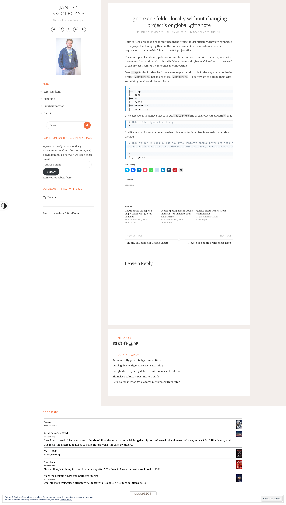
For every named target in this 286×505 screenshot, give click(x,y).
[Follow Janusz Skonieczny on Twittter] (53, 29)
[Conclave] (239, 464)
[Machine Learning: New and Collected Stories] (239, 477)
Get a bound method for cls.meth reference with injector (146, 381)
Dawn (47, 422)
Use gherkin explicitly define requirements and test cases (147, 371)
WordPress (73, 213)
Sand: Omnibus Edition (57, 433)
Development (201, 32)
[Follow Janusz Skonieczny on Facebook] (61, 29)
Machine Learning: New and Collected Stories (71, 475)
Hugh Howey (50, 437)
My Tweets (49, 197)
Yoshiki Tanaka (51, 426)
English (215, 32)
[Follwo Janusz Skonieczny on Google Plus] (68, 29)
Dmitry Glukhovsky (53, 455)
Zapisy (51, 171)
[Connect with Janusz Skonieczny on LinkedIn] (83, 29)
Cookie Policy (66, 500)
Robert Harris (51, 466)
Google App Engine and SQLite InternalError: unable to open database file (177, 213)
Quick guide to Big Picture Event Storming (137, 365)
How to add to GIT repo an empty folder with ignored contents (138, 213)
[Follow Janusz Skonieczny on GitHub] (75, 29)
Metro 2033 (50, 451)
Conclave (49, 462)
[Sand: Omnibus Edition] (239, 434)
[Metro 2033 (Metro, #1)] (239, 453)
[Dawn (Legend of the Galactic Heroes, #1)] (239, 424)
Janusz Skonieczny (68, 11)
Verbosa (59, 213)
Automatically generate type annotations (136, 360)
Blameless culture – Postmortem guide (135, 376)
